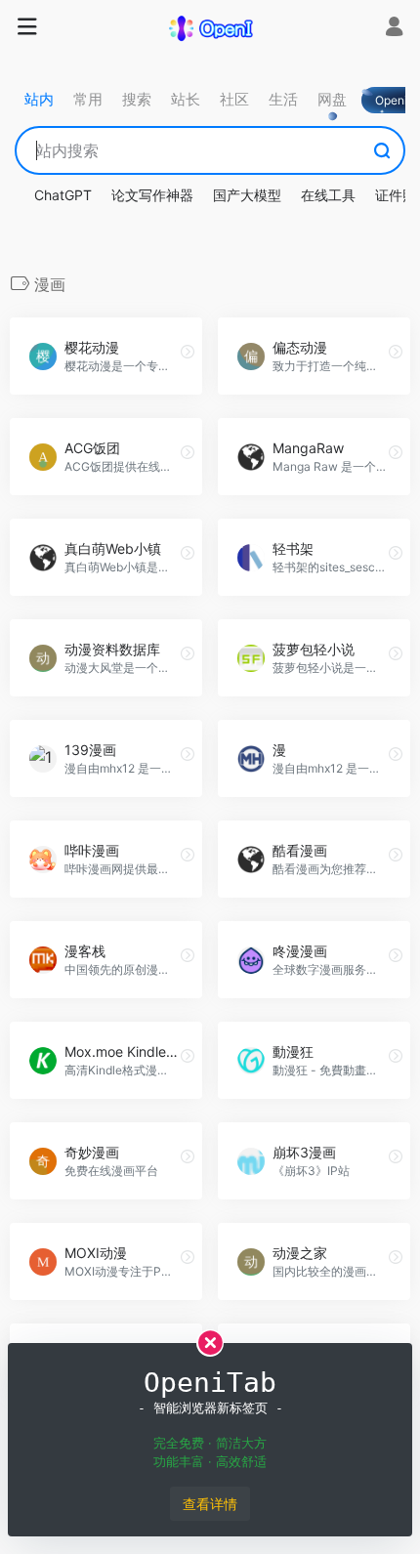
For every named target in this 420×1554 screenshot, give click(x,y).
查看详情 (210, 1503)
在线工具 (328, 195)
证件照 (395, 195)
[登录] (394, 28)
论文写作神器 (152, 195)
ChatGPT (63, 195)
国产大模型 (247, 195)
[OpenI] (210, 27)
